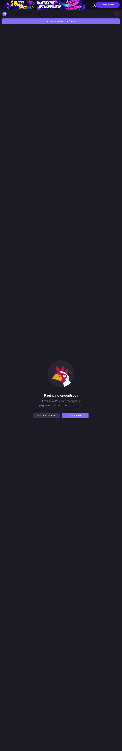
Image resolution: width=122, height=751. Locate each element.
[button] (61, 373)
